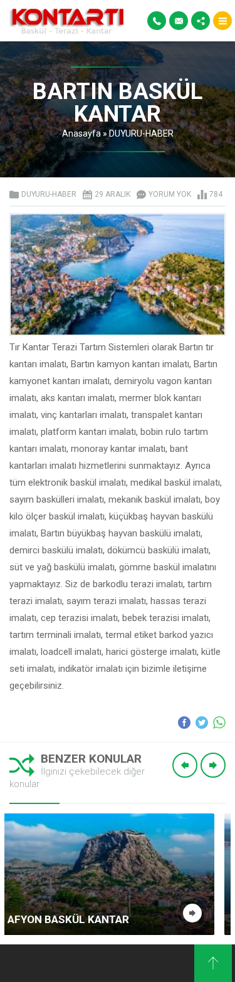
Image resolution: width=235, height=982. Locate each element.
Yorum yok (170, 194)
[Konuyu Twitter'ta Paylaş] (202, 722)
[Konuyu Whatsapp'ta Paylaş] (219, 722)
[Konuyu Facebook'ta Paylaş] (184, 722)
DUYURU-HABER (141, 133)
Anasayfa (81, 133)
